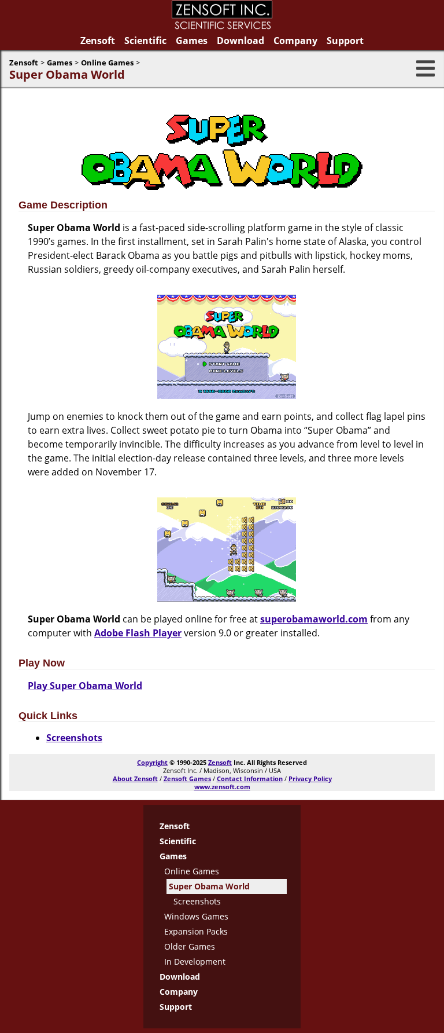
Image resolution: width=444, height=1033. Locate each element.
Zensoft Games (187, 778)
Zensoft (97, 40)
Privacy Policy (310, 778)
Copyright (152, 762)
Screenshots (74, 737)
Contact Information (250, 778)
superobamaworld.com (314, 619)
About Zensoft (135, 778)
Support (345, 40)
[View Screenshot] (226, 395)
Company (295, 40)
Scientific (145, 40)
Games (192, 40)
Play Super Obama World (85, 685)
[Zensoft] (222, 26)
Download (240, 40)
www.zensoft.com (222, 786)
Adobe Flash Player (138, 633)
